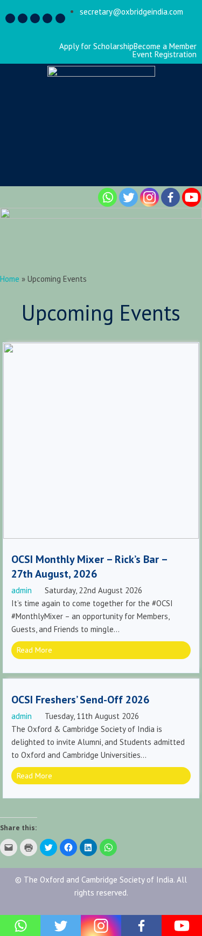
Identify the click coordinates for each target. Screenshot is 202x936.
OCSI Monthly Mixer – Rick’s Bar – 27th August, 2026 (89, 566)
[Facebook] (170, 197)
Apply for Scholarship (96, 46)
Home (9, 279)
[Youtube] (191, 197)
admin (21, 590)
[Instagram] (22, 18)
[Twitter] (47, 18)
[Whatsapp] (107, 197)
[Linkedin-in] (35, 18)
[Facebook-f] (10, 18)
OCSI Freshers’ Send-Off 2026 (80, 700)
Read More (34, 650)
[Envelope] (60, 18)
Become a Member (165, 46)
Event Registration (165, 54)
